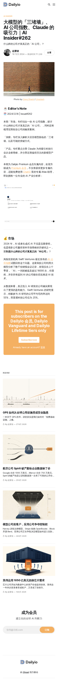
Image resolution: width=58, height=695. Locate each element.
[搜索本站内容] (49, 4)
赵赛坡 (15, 51)
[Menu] (54, 4)
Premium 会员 (18, 168)
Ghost (26, 672)
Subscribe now (29, 339)
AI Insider (8, 16)
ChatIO (27, 171)
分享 (49, 52)
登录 (43, 347)
